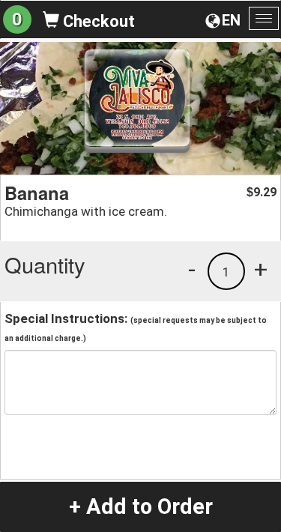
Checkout (97, 21)
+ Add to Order (141, 506)
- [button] (192, 269)
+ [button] (261, 269)
